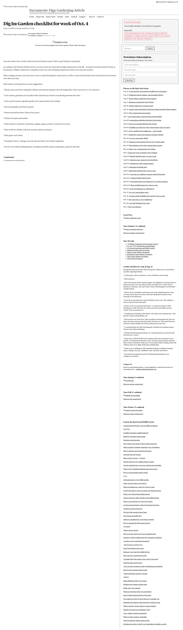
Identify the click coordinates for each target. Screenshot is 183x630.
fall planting (165, 36)
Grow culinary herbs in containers (135, 613)
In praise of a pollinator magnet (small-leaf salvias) (147, 174)
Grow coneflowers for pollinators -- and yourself (145, 131)
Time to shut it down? (130, 530)
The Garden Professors (135, 258)
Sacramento (129, 36)
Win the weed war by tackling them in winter (138, 462)
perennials (148, 39)
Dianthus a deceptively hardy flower (141, 102)
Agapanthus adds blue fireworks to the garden (145, 120)
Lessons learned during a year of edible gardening (140, 425)
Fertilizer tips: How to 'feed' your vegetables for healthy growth (144, 624)
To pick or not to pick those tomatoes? (136, 541)
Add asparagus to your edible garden (136, 480)
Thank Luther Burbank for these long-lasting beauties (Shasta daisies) (152, 109)
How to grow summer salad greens (135, 570)
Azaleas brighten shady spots (141, 178)
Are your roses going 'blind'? (138, 138)
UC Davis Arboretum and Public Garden (141, 248)
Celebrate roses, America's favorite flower (143, 160)
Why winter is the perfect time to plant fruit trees (140, 443)
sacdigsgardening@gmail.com (146, 369)
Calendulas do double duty (138, 167)
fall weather (138, 39)
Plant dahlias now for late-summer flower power (145, 145)
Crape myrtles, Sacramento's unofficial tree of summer (148, 91)
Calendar (60, 17)
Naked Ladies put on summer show (141, 106)
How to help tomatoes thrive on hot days (137, 595)
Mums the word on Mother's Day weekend (142, 152)
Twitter (67, 17)
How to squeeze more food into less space (137, 451)
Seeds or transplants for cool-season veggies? (138, 519)
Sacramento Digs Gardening (38, 33)
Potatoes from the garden (132, 454)
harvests (163, 33)
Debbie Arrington (37, 35)
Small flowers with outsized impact (142, 163)
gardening (128, 39)
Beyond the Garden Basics (146, 246)
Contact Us (100, 17)
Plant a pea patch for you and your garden (137, 501)
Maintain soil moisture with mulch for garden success (141, 602)
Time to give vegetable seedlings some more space (140, 469)
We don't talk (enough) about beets (135, 512)
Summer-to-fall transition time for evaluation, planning (142, 537)
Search (150, 48)
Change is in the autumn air (132, 508)
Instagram (82, 17)
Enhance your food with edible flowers (136, 552)
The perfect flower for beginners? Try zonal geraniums (149, 181)
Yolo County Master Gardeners (137, 256)
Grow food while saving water (133, 548)
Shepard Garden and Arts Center (138, 250)
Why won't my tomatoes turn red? (134, 555)
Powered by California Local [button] (168, 2)
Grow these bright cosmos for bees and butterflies (145, 116)
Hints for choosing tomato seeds (134, 436)
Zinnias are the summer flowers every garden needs (146, 142)
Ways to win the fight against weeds (135, 472)
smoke (156, 36)
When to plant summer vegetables (135, 617)
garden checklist (141, 36)
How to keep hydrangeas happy (140, 113)
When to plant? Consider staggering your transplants (141, 447)
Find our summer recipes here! (133, 233)
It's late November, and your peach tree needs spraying (142, 490)
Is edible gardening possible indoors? (135, 433)
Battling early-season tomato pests (135, 584)
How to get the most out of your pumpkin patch (139, 534)
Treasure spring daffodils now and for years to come (147, 196)
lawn (150, 36)
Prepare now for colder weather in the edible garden (141, 498)
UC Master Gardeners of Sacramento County (143, 244)
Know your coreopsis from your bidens (142, 149)
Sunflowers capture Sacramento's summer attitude (146, 134)
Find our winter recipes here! (133, 414)
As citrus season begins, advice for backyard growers (141, 505)
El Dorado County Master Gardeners (139, 254)
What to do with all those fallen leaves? (136, 494)
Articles (31, 17)
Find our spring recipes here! (133, 384)
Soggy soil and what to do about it (134, 483)
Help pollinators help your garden (135, 581)
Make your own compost (131, 588)
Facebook (74, 17)
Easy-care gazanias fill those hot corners (143, 124)
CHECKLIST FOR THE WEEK (132, 22)
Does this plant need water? (132, 563)
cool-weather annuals (132, 33)
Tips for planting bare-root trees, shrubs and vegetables (142, 465)
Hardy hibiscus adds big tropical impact (143, 98)
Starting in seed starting (131, 440)
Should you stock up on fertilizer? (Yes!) (136, 609)
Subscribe (129, 80)
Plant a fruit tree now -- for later (134, 458)
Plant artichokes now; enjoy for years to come (138, 487)
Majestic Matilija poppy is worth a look (143, 156)
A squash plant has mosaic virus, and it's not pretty (140, 559)
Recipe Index (40, 17)
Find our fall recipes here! (132, 399)
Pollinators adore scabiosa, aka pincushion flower (146, 95)
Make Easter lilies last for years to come (142, 170)
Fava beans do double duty (132, 516)
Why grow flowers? (134, 207)
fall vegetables (147, 33)
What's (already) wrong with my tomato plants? (139, 606)
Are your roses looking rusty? (139, 192)
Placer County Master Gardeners (138, 252)
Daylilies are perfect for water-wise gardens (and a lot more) (149, 127)
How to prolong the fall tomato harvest (136, 523)
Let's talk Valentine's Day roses (139, 203)
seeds (156, 33)
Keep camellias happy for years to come (144, 185)
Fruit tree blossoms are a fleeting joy (142, 189)
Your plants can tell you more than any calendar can (141, 599)
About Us (92, 17)
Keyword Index (50, 17)
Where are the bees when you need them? (137, 591)
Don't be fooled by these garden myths (136, 620)
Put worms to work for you (133, 544)
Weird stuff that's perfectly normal (135, 573)
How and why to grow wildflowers (140, 199)
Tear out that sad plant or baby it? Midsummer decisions (142, 566)
